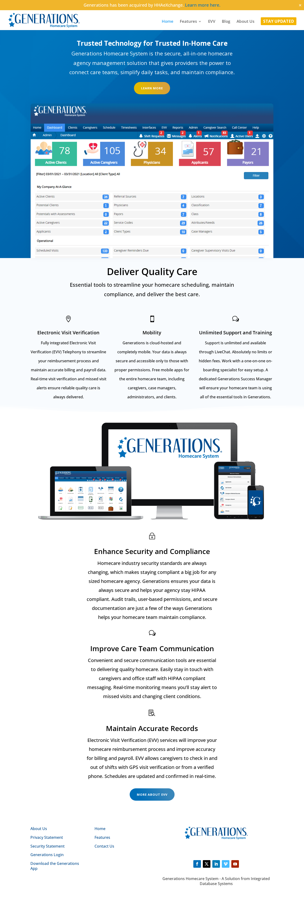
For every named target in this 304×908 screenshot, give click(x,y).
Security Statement (47, 846)
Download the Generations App (54, 866)
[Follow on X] (206, 864)
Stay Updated (278, 22)
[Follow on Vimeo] (225, 864)
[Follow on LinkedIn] (216, 864)
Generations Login (47, 854)
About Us (245, 22)
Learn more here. (202, 5)
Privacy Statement (46, 837)
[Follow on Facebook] (197, 864)
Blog (226, 22)
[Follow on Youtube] (235, 864)
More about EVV (152, 794)
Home (167, 22)
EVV (211, 22)
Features (188, 22)
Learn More (152, 88)
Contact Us (104, 846)
